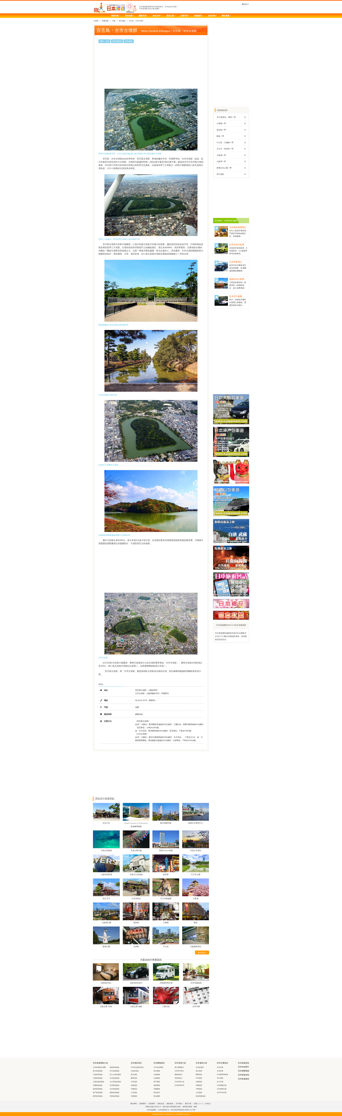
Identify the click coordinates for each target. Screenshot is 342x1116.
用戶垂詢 (179, 1104)
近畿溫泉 (199, 1082)
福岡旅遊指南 (97, 1089)
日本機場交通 (221, 1085)
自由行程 (211, 16)
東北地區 (134, 1074)
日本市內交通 (221, 1092)
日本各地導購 (158, 1067)
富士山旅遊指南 (115, 1074)
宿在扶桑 (129, 16)
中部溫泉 (199, 1078)
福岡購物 (156, 1085)
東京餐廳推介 (179, 1067)
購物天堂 (142, 16)
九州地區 (134, 1092)
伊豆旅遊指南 (114, 1071)
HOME (96, 21)
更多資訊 (201, 952)
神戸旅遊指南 (97, 1092)
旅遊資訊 (198, 16)
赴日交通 (220, 1082)
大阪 (113, 21)
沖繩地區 (134, 1096)
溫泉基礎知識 (200, 1096)
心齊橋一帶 (221, 123)
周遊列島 (115, 16)
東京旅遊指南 (97, 1071)
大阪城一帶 (221, 155)
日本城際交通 (221, 1089)
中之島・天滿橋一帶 (225, 142)
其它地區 (122, 21)
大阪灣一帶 (221, 161)
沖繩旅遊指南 (97, 1085)
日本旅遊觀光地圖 (99, 1067)
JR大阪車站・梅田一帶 (226, 117)
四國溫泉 (199, 1085)
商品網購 (156, 1096)
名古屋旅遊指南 (115, 1082)
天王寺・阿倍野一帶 (225, 149)
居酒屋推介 (179, 1078)
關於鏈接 (170, 1104)
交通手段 (184, 16)
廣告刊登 (188, 1104)
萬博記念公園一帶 (224, 168)
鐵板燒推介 (179, 1074)
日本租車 (220, 1071)
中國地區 (134, 1089)
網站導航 (133, 1104)
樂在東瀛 (225, 16)
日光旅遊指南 (114, 1078)
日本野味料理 (179, 1085)
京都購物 (156, 1078)
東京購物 (156, 1071)
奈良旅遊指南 (114, 1089)
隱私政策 (161, 1104)
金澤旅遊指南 (114, 1085)
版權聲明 (142, 1104)
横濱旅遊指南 (97, 1096)
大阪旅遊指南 (97, 1074)
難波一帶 (220, 136)
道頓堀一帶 (221, 130)
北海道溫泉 (200, 1067)
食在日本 (156, 16)
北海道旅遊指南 (98, 1082)
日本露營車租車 (222, 1074)
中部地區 (134, 1082)
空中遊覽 (220, 1078)
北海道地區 (135, 1071)
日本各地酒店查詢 (137, 1067)
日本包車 (220, 1067)
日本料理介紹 (179, 1082)
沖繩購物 (156, 1089)
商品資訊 (156, 1092)
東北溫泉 (199, 1071)
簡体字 (246, 4)
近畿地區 (134, 1085)
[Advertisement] (150, 65)
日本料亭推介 (179, 1071)
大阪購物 (156, 1074)
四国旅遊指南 (114, 1096)
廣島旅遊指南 (114, 1092)
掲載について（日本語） (203, 1104)
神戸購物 (156, 1082)
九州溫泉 (199, 1092)
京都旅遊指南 (97, 1078)
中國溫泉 (199, 1089)
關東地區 (134, 1078)
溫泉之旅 (170, 16)
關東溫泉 (199, 1074)
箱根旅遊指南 (114, 1067)
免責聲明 (152, 1104)
